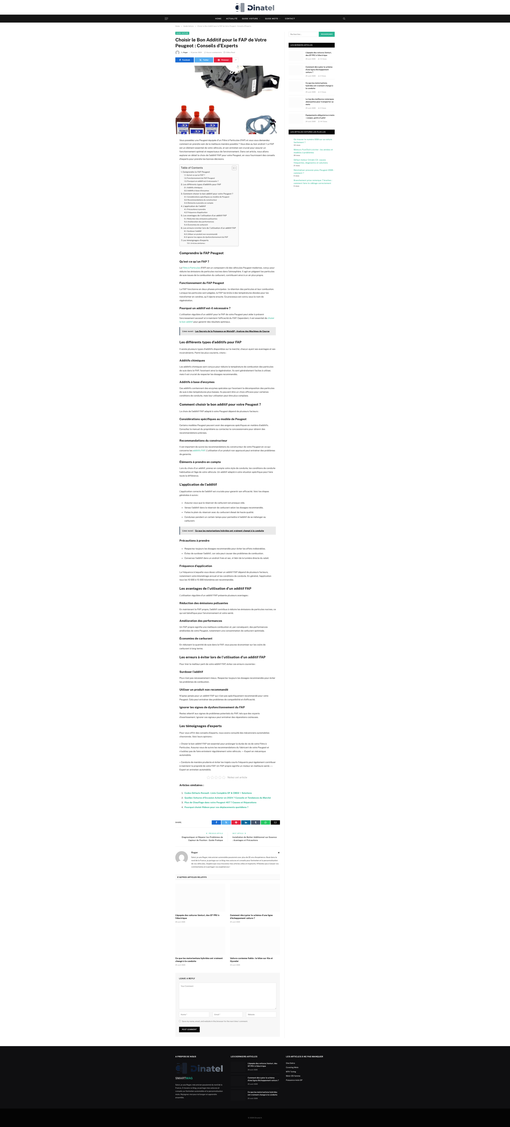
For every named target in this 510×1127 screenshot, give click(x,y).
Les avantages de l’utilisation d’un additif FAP (205, 215)
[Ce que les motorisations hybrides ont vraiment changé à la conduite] (200, 941)
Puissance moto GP (294, 1080)
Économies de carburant (198, 225)
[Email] (166, 174)
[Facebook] (166, 147)
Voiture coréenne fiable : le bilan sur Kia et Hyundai (251, 959)
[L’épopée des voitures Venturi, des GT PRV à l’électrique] (200, 898)
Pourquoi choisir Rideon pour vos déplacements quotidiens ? (216, 807)
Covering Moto (292, 1067)
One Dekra (290, 1063)
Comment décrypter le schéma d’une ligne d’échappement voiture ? (251, 916)
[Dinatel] (255, 7)
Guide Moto (271, 19)
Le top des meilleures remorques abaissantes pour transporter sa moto (320, 101)
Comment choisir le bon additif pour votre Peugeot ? (208, 194)
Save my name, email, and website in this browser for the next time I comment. (215, 1021)
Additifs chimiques (194, 187)
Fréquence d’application (197, 212)
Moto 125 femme (293, 1076)
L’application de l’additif (194, 206)
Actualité (231, 19)
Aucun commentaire (214, 52)
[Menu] (166, 19)
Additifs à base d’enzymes (198, 191)
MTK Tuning (291, 1072)
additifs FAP (199, 450)
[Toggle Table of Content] (233, 168)
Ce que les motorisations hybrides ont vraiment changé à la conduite (199, 959)
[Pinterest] (166, 167)
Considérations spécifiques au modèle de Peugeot (208, 197)
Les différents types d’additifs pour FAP (202, 184)
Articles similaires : (198, 243)
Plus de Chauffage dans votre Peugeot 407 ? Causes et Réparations (220, 802)
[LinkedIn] (166, 160)
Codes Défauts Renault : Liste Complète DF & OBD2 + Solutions (218, 793)
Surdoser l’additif (194, 231)
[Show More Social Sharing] (235, 59)
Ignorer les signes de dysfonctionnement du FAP (208, 237)
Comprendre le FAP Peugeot (196, 172)
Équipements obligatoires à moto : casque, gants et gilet (320, 116)
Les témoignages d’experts (196, 240)
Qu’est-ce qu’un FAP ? (196, 175)
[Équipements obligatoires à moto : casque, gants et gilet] (296, 119)
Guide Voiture (250, 19)
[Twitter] (166, 154)
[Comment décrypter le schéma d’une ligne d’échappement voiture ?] (255, 898)
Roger (185, 52)
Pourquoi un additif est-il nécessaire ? (202, 181)
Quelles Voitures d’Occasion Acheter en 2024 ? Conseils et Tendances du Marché (227, 797)
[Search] (344, 19)
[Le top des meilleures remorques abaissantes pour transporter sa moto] (296, 102)
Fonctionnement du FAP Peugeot (201, 178)
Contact (290, 19)
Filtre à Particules (191, 267)
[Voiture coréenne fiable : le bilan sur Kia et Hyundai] (255, 941)
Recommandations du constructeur (202, 200)
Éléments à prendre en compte (200, 203)
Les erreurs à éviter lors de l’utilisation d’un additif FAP (209, 228)
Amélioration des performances (200, 222)
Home (218, 19)
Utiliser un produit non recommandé (202, 234)
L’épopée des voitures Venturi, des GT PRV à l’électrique (197, 916)
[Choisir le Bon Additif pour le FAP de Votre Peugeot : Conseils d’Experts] (227, 100)
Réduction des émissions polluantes (202, 219)
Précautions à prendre (196, 209)
